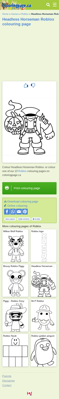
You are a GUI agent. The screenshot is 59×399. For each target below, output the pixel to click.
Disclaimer (8, 380)
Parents (6, 376)
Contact (6, 385)
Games (15, 14)
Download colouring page (22, 201)
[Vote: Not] (33, 86)
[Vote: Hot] (26, 86)
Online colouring (17, 205)
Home (5, 14)
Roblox (25, 14)
